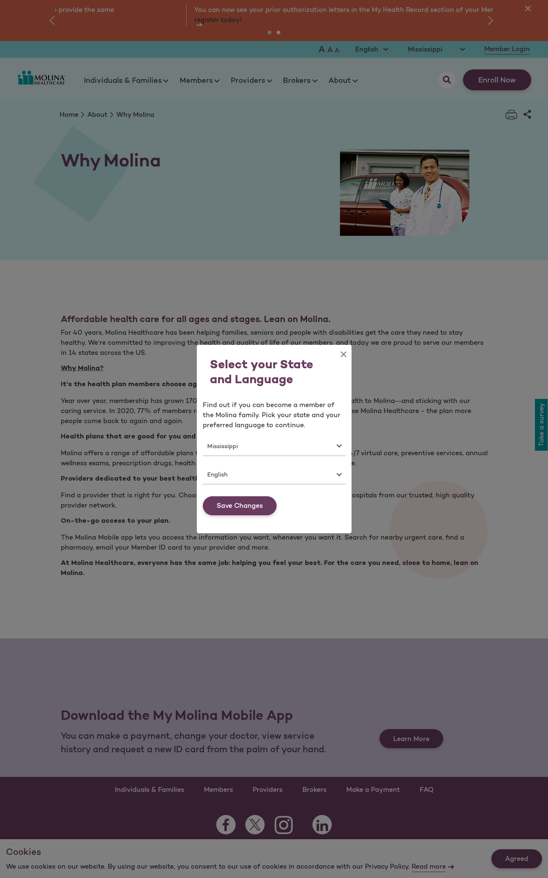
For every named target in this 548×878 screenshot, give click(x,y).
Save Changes (240, 506)
